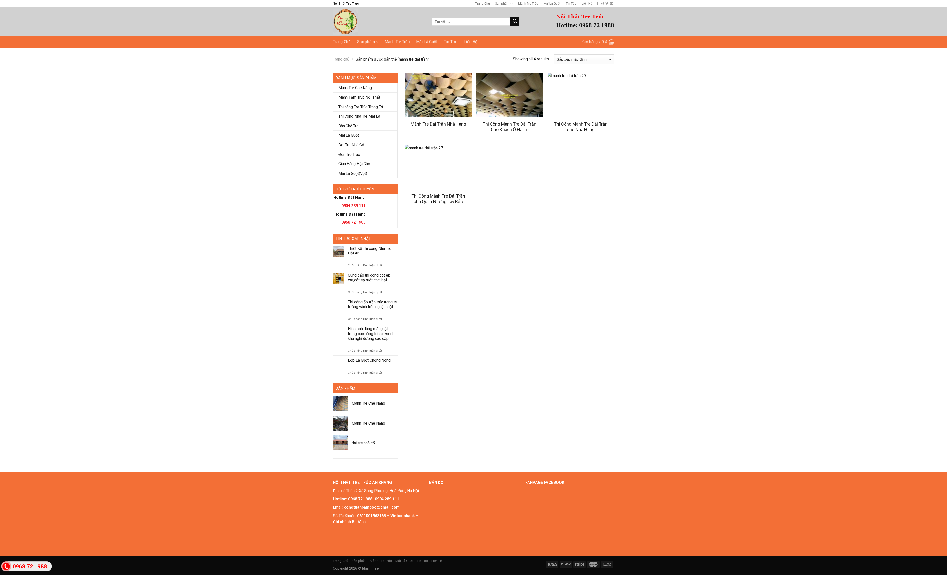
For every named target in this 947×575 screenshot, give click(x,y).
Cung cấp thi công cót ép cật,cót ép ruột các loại (369, 277)
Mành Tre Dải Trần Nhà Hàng (438, 123)
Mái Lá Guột (552, 3)
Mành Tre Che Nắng (355, 87)
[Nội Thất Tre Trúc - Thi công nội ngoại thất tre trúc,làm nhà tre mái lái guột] (378, 22)
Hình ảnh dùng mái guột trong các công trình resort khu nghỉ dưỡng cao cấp (370, 333)
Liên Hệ (587, 3)
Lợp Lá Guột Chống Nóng (369, 360)
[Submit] (514, 21)
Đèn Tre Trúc (349, 154)
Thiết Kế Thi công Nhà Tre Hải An (369, 250)
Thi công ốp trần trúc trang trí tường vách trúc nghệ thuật (372, 304)
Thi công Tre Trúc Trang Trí (360, 107)
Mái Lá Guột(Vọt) (352, 173)
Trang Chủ (482, 3)
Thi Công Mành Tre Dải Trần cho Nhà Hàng (581, 126)
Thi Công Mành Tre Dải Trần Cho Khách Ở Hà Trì (509, 126)
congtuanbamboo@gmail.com (372, 507)
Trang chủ (341, 59)
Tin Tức (571, 3)
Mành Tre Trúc (528, 3)
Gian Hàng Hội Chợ (354, 164)
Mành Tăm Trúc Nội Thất (359, 97)
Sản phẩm (502, 3)
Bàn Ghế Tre (348, 126)
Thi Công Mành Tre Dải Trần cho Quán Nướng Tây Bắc (438, 198)
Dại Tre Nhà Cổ (351, 145)
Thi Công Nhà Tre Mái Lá (359, 116)
